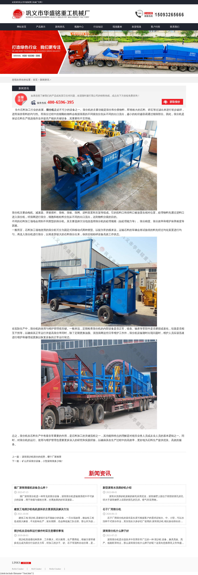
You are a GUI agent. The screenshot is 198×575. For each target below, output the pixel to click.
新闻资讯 (60, 26)
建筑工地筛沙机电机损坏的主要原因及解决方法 (41, 509)
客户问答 (155, 26)
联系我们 (174, 26)
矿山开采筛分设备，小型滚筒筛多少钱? (42, 461)
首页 (35, 80)
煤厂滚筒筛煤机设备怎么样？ (31, 487)
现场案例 (117, 26)
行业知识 (98, 26)
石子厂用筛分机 (112, 509)
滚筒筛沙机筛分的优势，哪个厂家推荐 (41, 457)
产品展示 (40, 26)
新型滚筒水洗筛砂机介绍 (117, 487)
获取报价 (175, 101)
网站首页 (21, 26)
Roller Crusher (17, 569)
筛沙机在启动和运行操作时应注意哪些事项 (39, 530)
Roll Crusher (36, 569)
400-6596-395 (60, 102)
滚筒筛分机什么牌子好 (116, 530)
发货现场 (136, 26)
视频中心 (79, 26)
